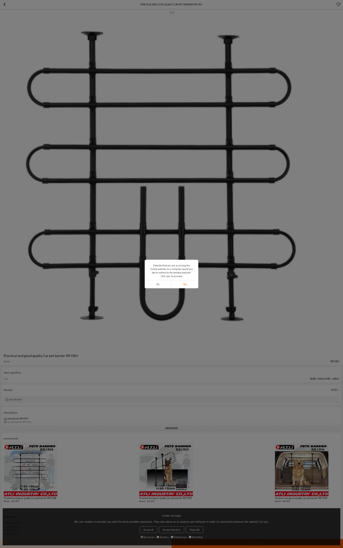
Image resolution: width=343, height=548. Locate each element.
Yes (185, 284)
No (158, 284)
